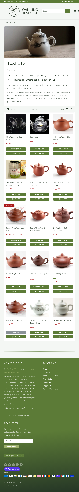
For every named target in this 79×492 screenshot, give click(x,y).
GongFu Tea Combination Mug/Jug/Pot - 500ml (15, 183)
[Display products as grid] (67, 109)
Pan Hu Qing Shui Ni (13, 273)
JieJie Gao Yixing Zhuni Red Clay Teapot (39, 183)
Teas (8, 369)
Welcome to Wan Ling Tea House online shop (16, 1)
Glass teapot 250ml (36, 137)
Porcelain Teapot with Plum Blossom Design (39, 321)
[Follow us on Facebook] (5, 464)
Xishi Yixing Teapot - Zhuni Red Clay (62, 138)
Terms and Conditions (50, 376)
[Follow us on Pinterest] (17, 464)
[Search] (67, 11)
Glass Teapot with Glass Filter (14, 138)
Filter (12, 109)
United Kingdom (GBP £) (12, 456)
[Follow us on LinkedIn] (21, 464)
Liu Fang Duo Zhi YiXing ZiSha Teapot (61, 229)
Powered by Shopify (10, 485)
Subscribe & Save (68, 1)
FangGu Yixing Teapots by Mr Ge (15, 229)
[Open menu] (5, 11)
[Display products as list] (71, 109)
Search (45, 369)
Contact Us (47, 372)
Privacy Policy (47, 379)
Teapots (13, 23)
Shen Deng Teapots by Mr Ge (38, 275)
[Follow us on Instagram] (13, 464)
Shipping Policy (48, 386)
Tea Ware (15, 369)
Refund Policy (48, 382)
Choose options (16, 149)
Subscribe (11, 446)
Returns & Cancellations (51, 389)
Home (6, 23)
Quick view (16, 153)
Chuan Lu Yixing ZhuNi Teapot (61, 183)
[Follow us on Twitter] (9, 464)
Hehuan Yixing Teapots (14, 320)
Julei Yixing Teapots (60, 273)
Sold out (16, 332)
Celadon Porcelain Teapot (62, 320)
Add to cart (39, 149)
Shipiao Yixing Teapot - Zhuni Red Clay (38, 229)
